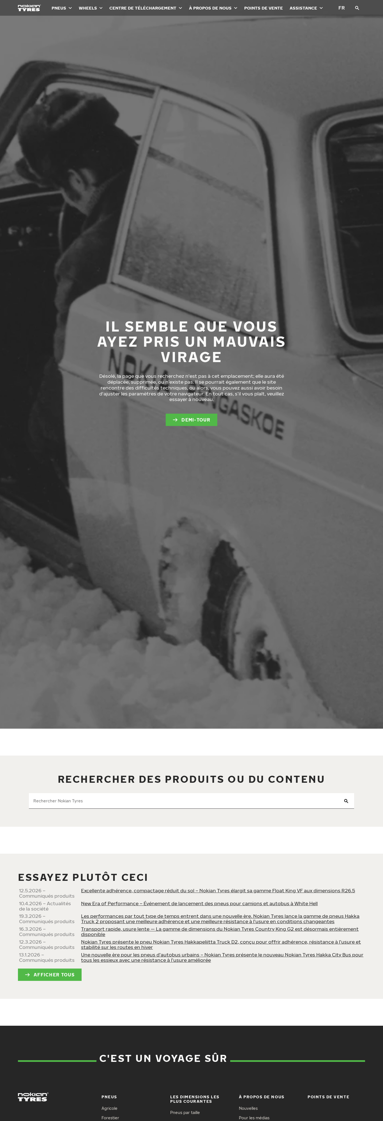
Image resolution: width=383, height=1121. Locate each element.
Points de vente (263, 7)
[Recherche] (357, 8)
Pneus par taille (185, 1112)
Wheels (88, 7)
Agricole (109, 1108)
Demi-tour (196, 420)
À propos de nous (210, 7)
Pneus (59, 7)
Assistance (303, 7)
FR (341, 8)
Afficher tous (54, 975)
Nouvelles (248, 1108)
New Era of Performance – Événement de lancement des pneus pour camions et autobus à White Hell (199, 903)
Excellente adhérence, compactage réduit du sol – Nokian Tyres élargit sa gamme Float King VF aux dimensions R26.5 (218, 890)
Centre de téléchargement (142, 7)
